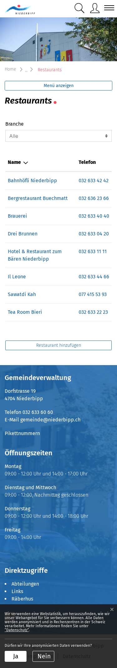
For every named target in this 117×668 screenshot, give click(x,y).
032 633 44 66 (94, 277)
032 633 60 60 (37, 412)
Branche (14, 124)
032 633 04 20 (94, 234)
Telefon (87, 162)
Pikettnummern (22, 433)
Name (14, 162)
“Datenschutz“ (17, 630)
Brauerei (17, 216)
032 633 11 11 (93, 251)
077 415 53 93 (93, 294)
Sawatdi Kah (22, 294)
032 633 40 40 (94, 216)
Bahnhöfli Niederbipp (32, 180)
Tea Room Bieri (25, 312)
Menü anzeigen (59, 85)
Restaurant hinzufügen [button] (58, 345)
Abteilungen (25, 584)
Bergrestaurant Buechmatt (38, 198)
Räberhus (22, 599)
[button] (79, 8)
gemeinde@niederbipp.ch (50, 420)
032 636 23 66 (94, 198)
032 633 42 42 (94, 180)
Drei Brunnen (22, 234)
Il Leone (17, 277)
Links (17, 591)
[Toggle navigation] (107, 7)
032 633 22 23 (93, 312)
